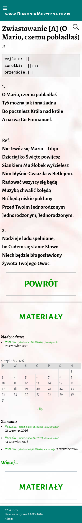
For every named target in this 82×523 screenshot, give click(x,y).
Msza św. (32, 342)
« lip (40, 409)
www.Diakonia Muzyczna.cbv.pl (38, 13)
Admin (9, 518)
